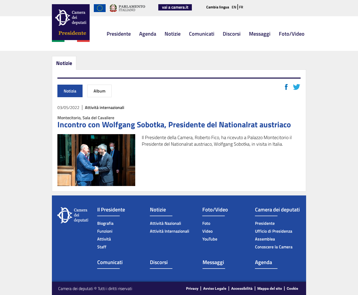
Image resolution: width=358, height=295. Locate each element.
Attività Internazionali (169, 231)
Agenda (147, 34)
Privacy (192, 288)
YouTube (209, 239)
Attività (104, 239)
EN (234, 7)
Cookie (292, 288)
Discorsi (232, 34)
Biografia (105, 223)
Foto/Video (292, 34)
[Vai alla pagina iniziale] (71, 41)
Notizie (173, 34)
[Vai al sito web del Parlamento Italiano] (127, 11)
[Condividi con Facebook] (286, 87)
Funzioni (104, 231)
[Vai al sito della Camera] (175, 9)
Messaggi (259, 34)
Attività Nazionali (165, 223)
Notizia (70, 91)
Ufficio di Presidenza (273, 231)
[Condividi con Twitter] (296, 87)
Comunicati (201, 34)
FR (241, 7)
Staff (101, 247)
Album (99, 91)
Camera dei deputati (277, 209)
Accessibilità (242, 288)
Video (207, 231)
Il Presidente (111, 209)
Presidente (119, 34)
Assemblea (265, 239)
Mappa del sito (269, 288)
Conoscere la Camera (273, 247)
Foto (206, 223)
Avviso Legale (214, 288)
